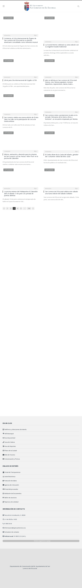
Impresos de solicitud (11, 502)
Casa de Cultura (9, 442)
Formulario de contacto (11, 532)
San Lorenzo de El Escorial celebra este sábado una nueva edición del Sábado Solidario (61, 192)
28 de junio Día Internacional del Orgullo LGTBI (20, 80)
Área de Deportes (10, 446)
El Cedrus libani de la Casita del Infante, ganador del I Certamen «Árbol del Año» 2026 (61, 155)
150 (29, 208)
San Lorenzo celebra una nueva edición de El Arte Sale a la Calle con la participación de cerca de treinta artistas (21, 119)
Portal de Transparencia (12, 472)
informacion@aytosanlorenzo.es (15, 528)
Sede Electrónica (9, 476)
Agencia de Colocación (11, 485)
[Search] (78, 6)
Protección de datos (10, 481)
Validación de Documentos (12, 493)
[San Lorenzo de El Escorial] (41, 6)
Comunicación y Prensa (12, 459)
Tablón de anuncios (10, 498)
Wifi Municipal (9, 434)
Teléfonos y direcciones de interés (15, 429)
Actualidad (8, 18)
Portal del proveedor (11, 489)
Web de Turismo (9, 455)
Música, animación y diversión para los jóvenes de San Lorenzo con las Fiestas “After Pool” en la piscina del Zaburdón (21, 156)
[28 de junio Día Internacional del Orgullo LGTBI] (20, 68)
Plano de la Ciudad (10, 450)
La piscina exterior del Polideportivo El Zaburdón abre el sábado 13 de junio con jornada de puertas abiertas (21, 193)
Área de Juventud (9, 438)
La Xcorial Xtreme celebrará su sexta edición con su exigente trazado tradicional (62, 46)
